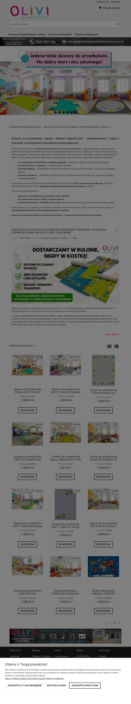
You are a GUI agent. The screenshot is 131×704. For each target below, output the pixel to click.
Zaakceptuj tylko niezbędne (25, 685)
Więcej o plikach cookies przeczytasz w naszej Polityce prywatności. (34, 678)
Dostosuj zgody (56, 685)
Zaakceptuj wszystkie (85, 685)
